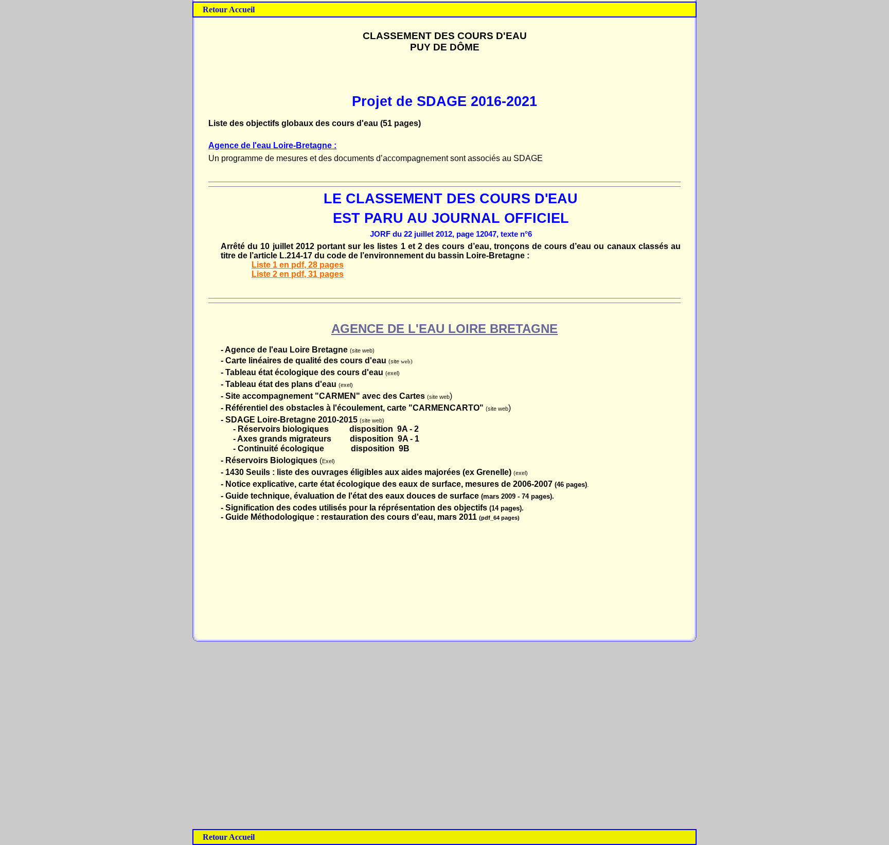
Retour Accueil (229, 9)
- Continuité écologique (278, 448)
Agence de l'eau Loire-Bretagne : (272, 145)
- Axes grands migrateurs (282, 438)
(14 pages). (506, 508)
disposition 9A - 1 (384, 438)
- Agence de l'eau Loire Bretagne (285, 349)
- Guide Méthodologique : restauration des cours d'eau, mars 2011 (350, 517)
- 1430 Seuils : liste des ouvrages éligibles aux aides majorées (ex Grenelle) (367, 472)
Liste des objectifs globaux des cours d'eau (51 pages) (314, 123)
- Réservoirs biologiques (281, 429)
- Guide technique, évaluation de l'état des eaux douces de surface (351, 495)
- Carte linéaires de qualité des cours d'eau (304, 360)
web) (407, 361)
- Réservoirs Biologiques (270, 460)
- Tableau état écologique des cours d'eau (302, 372)
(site (394, 361)
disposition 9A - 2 (384, 429)
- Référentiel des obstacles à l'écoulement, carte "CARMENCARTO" (352, 407)
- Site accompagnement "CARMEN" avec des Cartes (323, 396)
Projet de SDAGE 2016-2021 (444, 101)
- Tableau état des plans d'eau (280, 384)
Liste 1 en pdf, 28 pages (298, 264)
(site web (438, 397)
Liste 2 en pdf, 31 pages (298, 274)
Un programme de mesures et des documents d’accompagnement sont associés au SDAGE (375, 158)
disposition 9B (380, 448)
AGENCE (357, 329)
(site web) (362, 350)
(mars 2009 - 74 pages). (517, 496)
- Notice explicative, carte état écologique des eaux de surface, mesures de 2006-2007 (388, 484)
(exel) (392, 373)
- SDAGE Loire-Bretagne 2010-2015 (290, 419)
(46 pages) (571, 484)
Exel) (328, 461)
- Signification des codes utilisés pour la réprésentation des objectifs (355, 507)
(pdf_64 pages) (499, 518)
